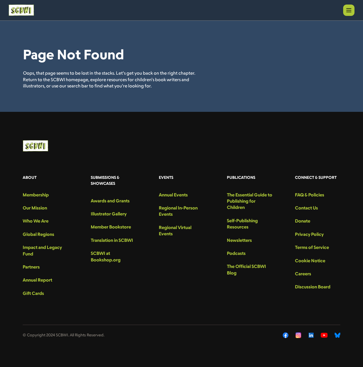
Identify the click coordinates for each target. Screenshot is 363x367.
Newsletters (239, 240)
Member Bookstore (111, 227)
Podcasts (236, 253)
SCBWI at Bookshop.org (106, 256)
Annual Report (37, 280)
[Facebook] (285, 335)
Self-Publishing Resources (242, 224)
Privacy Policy (309, 234)
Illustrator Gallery (108, 214)
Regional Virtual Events (175, 230)
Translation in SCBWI (112, 240)
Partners (31, 267)
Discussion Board (312, 287)
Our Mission (35, 208)
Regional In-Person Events (178, 211)
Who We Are (35, 221)
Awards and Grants (110, 201)
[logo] (21, 10)
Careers (303, 273)
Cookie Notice (310, 260)
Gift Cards (33, 293)
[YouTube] (324, 335)
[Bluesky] (337, 335)
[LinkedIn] (311, 335)
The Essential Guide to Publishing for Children (249, 201)
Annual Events (173, 195)
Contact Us (306, 208)
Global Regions (38, 234)
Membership (36, 195)
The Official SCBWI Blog (246, 269)
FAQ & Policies (309, 195)
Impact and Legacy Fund (42, 250)
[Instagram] (298, 335)
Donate (302, 221)
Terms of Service (312, 247)
